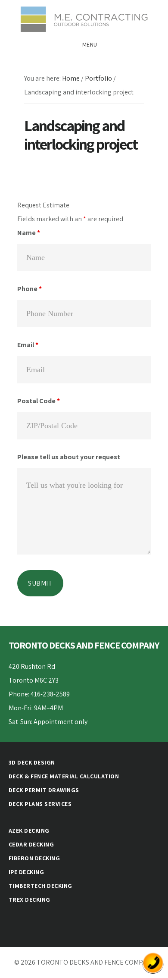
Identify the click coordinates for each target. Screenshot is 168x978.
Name (28, 232)
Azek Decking (29, 830)
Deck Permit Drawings (44, 790)
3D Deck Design (32, 762)
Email (27, 344)
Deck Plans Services (40, 804)
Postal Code (38, 400)
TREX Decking (29, 899)
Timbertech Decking (40, 886)
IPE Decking (26, 872)
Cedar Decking (31, 844)
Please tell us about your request (68, 456)
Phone (29, 288)
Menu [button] (89, 44)
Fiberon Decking (34, 858)
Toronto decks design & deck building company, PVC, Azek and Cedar (84, 19)
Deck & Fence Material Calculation (64, 776)
